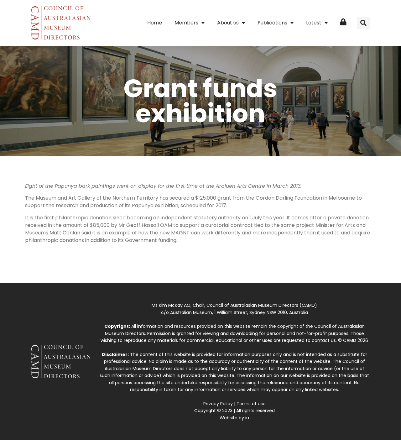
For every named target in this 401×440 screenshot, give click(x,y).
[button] (363, 23)
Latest (313, 22)
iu (247, 418)
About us (228, 22)
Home (154, 22)
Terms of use (251, 404)
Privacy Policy (218, 404)
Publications (272, 22)
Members (186, 22)
